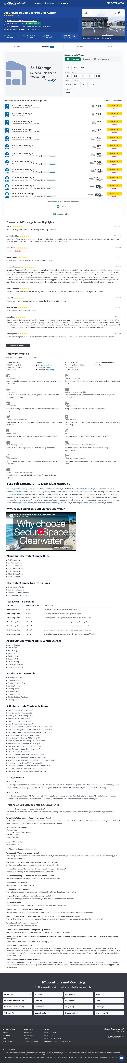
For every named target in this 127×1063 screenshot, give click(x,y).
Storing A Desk (13, 691)
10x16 (92, 84)
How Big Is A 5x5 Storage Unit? (19, 718)
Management (29, 1035)
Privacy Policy (49, 1035)
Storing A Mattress (15, 677)
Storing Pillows (13, 700)
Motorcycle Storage (15, 664)
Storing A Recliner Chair (17, 683)
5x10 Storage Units (15, 563)
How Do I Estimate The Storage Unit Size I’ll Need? (27, 741)
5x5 (68, 68)
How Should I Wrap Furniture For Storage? (24, 743)
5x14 (98, 76)
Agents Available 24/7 (34, 23)
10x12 (76, 84)
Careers (27, 1038)
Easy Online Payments (16, 590)
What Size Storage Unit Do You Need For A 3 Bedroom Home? (31, 727)
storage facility (44, 491)
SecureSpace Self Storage (50, 503)
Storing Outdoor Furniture (18, 697)
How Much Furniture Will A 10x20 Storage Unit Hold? (27, 771)
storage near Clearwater (24, 503)
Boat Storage (13, 650)
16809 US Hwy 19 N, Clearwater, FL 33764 (22, 21)
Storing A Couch (14, 680)
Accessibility (28, 1032)
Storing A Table (14, 686)
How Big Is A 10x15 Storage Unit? (20, 721)
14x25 (68, 93)
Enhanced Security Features (18, 593)
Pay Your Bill (64, 3)
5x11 (90, 76)
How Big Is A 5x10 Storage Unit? (20, 713)
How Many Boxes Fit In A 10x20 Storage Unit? (25, 763)
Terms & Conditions (31, 1041)
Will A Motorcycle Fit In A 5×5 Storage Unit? (24, 735)
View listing (48, 365)
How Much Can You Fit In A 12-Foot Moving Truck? (27, 757)
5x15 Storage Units (15, 566)
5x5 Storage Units (14, 560)
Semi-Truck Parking (15, 667)
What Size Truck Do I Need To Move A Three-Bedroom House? (31, 760)
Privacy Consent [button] (50, 1032)
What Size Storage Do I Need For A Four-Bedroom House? (29, 766)
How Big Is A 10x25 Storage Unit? (20, 716)
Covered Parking (14, 659)
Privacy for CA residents (53, 1038)
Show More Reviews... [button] (18, 345)
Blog (5, 1038)
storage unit (20, 494)
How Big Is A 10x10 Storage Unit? (20, 710)
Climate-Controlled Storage (18, 595)
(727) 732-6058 (115, 3)
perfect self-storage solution (90, 503)
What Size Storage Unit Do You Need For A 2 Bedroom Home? (31, 729)
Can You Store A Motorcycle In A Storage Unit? (25, 768)
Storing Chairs (13, 689)
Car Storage (12, 648)
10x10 (83, 68)
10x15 (84, 84)
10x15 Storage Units (15, 571)
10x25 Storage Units (15, 577)
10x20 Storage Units (15, 574)
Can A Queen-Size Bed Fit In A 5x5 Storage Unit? (26, 755)
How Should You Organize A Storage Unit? (24, 738)
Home (39, 3)
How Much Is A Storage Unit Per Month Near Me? (26, 746)
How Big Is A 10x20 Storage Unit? (20, 724)
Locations (50, 3)
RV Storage (12, 653)
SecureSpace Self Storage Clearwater (22, 489)
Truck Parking (13, 662)
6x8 (75, 68)
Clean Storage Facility (16, 587)
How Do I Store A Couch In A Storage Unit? (24, 749)
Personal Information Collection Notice (58, 1041)
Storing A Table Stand (16, 694)
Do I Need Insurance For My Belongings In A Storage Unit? (30, 732)
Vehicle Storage (14, 645)
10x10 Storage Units (15, 568)
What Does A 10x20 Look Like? (19, 752)
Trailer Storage (14, 656)
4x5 (68, 76)
